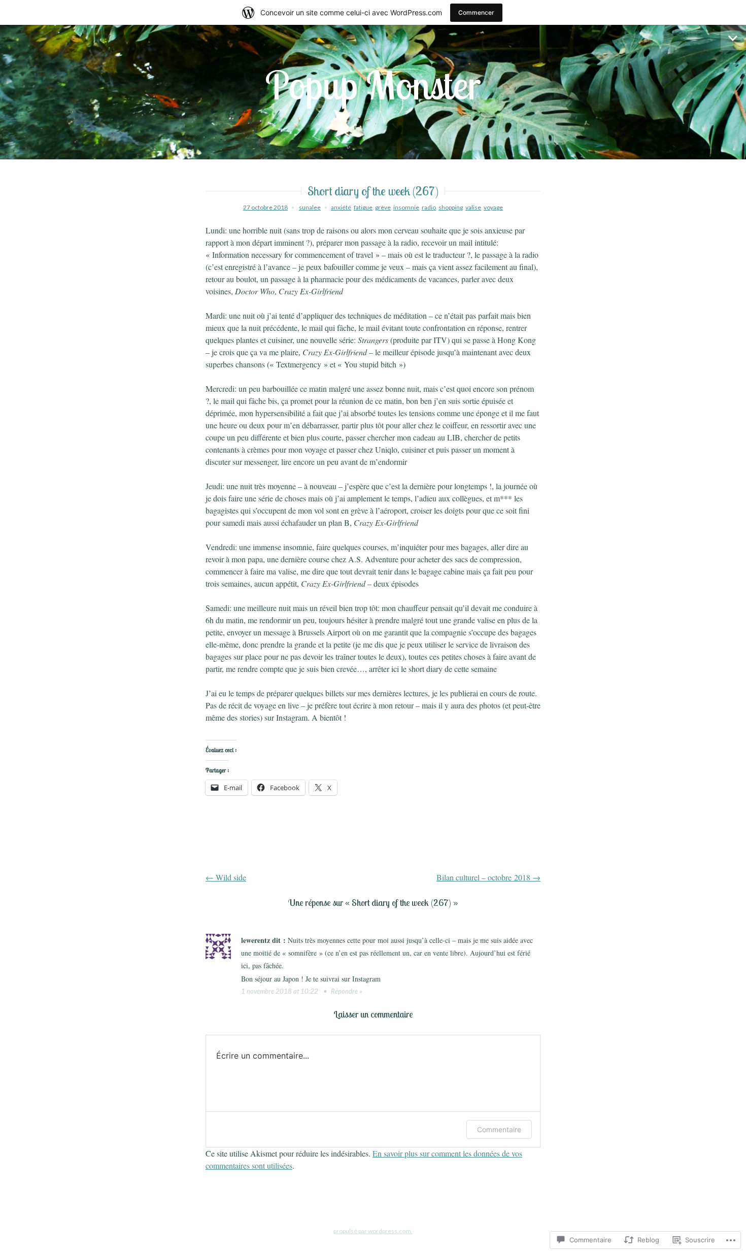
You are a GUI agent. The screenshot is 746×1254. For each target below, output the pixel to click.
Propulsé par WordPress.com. (373, 1231)
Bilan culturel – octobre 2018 (488, 877)
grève (383, 207)
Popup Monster (373, 84)
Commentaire (499, 1129)
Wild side (226, 877)
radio (429, 207)
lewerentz (255, 940)
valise (473, 207)
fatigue (363, 207)
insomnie (406, 207)
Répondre (344, 991)
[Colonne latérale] (733, 37)
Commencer (476, 12)
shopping (450, 207)
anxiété (341, 207)
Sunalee (310, 207)
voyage (493, 207)
